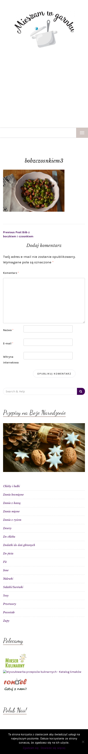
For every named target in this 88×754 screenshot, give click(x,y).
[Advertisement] (44, 88)
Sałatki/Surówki (13, 587)
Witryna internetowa (11, 359)
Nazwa (8, 330)
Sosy (6, 595)
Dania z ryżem (12, 520)
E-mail (8, 343)
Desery (7, 528)
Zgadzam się (31, 747)
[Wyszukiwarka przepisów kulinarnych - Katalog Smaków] (42, 671)
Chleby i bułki (11, 486)
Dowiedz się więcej (53, 747)
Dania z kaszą (11, 503)
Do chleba (9, 536)
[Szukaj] (81, 391)
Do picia (8, 553)
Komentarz (11, 272)
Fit (5, 562)
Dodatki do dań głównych (19, 545)
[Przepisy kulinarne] (15, 660)
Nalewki (8, 578)
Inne (6, 570)
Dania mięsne (11, 511)
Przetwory (9, 604)
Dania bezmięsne (13, 494)
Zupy (6, 621)
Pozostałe (9, 612)
